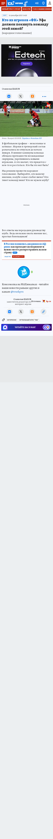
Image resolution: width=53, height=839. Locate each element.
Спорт (5, 15)
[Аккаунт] (50, 3)
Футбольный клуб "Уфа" (28, 320)
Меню (3, 3)
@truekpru (17, 292)
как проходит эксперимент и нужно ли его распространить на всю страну (25, 248)
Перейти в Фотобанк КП (32, 138)
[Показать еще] (44, 96)
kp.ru (48, 301)
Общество (8, 256)
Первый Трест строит (11, 9)
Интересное (11, 320)
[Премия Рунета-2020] (25, 3)
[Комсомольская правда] (15, 3)
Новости (26, 9)
